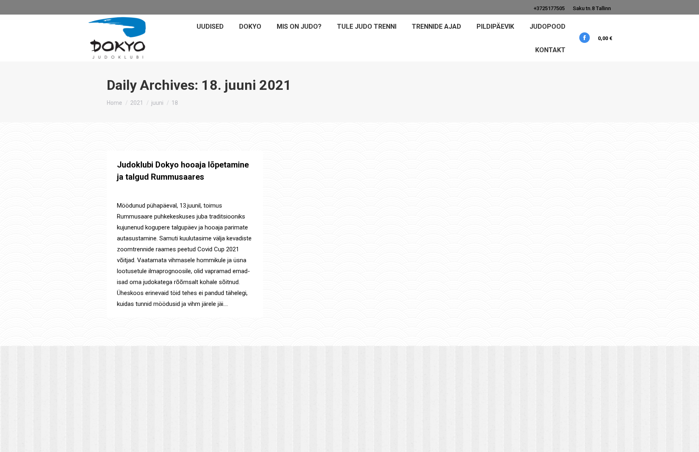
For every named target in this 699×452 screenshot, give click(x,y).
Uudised (127, 192)
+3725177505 (549, 8)
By (160, 192)
